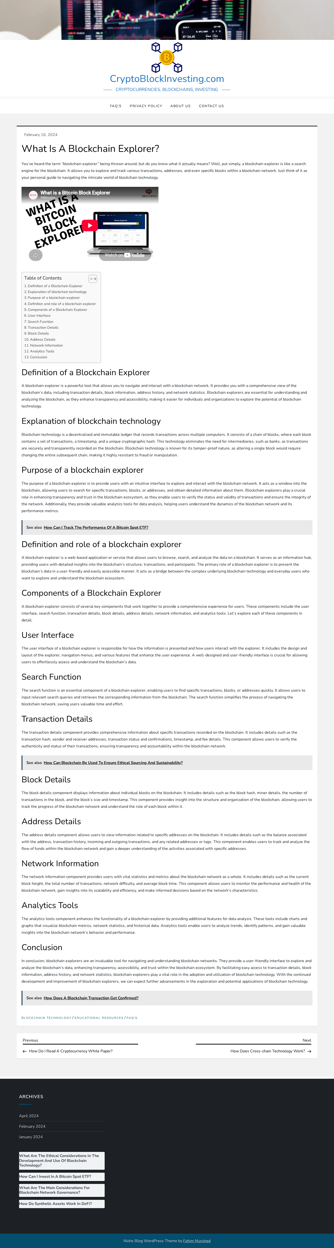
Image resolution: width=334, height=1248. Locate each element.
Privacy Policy (146, 106)
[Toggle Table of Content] (90, 279)
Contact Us (211, 106)
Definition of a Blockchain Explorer (55, 285)
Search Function (40, 321)
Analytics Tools (42, 351)
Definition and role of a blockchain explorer (62, 303)
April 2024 (29, 1116)
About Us (180, 106)
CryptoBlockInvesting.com (167, 78)
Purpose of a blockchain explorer (54, 297)
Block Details (38, 333)
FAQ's (132, 1018)
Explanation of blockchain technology (57, 291)
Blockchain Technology (46, 1018)
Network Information (46, 345)
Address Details (43, 339)
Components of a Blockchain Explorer (57, 309)
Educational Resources (99, 1018)
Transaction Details (43, 327)
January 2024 (31, 1137)
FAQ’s (116, 106)
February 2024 (32, 1126)
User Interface (39, 315)
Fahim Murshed (197, 1241)
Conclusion (38, 357)
